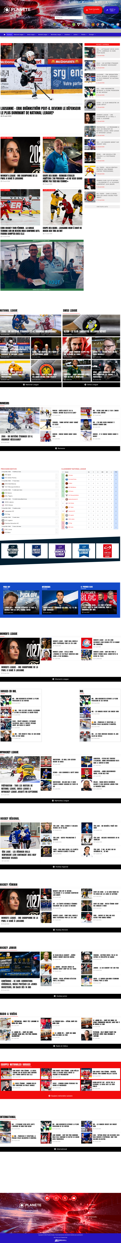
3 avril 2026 (86, 612)
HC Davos (70, 491)
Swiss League (31, 34)
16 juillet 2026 (98, 830)
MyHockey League (56, 34)
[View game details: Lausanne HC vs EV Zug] (30, 511)
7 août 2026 (98, 765)
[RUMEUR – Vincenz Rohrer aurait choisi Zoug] (45, 436)
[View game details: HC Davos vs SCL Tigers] (30, 493)
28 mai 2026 (57, 983)
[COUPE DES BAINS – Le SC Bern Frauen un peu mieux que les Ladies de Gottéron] (86, 894)
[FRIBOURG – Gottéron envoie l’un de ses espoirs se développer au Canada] (86, 957)
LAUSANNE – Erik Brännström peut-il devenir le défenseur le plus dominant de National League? (41, 110)
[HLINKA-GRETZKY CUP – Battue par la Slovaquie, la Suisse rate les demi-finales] (86, 1085)
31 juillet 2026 (98, 658)
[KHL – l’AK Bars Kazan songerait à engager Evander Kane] (86, 424)
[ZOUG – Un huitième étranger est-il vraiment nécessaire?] (90, 65)
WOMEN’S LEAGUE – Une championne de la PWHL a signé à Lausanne (19, 177)
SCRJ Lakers (71, 519)
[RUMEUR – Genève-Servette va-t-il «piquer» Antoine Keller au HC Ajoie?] (45, 412)
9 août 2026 (6, 860)
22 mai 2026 (98, 983)
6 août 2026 (97, 427)
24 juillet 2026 (98, 959)
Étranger (91, 34)
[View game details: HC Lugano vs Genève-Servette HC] (30, 520)
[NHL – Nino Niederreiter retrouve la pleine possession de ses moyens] (90, 92)
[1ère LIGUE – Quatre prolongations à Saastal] (46, 839)
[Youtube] (73, 1198)
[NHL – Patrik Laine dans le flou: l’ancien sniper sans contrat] (86, 412)
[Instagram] (56, 1198)
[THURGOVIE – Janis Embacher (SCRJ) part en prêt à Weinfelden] (77, 370)
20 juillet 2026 (9, 612)
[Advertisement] (42, 127)
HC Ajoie (70, 475)
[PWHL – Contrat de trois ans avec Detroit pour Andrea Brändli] (86, 917)
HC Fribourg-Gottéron (73, 495)
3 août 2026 (57, 438)
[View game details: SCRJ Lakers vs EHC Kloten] (30, 502)
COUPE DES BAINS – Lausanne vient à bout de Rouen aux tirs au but (62, 229)
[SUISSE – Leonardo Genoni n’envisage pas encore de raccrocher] (46, 1085)
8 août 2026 (57, 764)
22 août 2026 (68, 357)
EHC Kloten (71, 503)
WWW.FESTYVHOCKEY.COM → (42, 241)
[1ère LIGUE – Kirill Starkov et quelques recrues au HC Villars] (46, 827)
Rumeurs (9, 34)
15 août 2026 (57, 1087)
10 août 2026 (6, 794)
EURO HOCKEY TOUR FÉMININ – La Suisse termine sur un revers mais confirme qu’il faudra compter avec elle (20, 230)
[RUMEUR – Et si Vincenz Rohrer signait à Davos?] (86, 436)
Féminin (83, 34)
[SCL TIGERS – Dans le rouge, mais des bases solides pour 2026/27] (90, 197)
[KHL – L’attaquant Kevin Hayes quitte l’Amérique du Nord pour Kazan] (90, 52)
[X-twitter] (65, 1198)
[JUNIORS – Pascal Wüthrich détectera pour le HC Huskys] (46, 980)
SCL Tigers (71, 507)
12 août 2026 (97, 415)
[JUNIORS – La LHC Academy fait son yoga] (86, 968)
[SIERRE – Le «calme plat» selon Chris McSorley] (106, 348)
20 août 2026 (97, 1026)
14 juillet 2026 (17, 738)
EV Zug (70, 523)
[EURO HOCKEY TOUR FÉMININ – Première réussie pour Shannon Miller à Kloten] (86, 1073)
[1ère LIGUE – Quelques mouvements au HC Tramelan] (86, 839)
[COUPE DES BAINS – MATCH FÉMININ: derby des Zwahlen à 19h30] (86, 905)
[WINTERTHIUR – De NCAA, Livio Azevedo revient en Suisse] (46, 761)
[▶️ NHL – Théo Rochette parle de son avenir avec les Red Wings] (6, 736)
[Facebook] (47, 1198)
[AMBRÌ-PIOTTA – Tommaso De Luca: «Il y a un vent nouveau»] (60, 602)
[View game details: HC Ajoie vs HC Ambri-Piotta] (30, 475)
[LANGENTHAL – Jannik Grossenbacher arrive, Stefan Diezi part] (86, 773)
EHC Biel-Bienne (72, 487)
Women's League (42, 34)
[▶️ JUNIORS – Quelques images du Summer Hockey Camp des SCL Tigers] (46, 968)
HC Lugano (71, 515)
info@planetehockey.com (29, 1221)
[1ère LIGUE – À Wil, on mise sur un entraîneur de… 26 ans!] (86, 851)
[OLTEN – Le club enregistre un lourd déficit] (90, 105)
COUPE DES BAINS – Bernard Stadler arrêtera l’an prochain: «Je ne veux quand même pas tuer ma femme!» (62, 178)
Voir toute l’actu (102, 206)
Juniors (75, 34)
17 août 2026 (57, 1037)
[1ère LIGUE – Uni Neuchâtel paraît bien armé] (86, 827)
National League (18, 34)
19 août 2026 (57, 645)
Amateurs (67, 34)
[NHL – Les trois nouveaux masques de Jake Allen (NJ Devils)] (85, 736)
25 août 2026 (101, 55)
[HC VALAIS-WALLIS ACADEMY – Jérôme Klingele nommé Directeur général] (46, 957)
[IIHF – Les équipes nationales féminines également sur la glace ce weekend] (46, 905)
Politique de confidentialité (30, 1223)
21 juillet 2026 (98, 788)
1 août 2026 (17, 727)
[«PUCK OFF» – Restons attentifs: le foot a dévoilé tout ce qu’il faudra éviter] (21, 602)
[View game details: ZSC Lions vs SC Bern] (30, 530)
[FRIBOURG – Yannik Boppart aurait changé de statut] (45, 424)
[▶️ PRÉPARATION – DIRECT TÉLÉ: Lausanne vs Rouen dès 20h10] (5, 1023)
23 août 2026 (96, 738)
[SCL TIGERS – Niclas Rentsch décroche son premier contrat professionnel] (90, 170)
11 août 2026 (57, 427)
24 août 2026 (101, 146)
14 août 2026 (98, 919)
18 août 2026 (98, 379)
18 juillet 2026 (58, 830)
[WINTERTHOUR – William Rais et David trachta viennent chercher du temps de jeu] (46, 785)
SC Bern (70, 483)
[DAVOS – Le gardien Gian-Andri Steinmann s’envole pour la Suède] (86, 980)
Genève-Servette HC (73, 499)
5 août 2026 (98, 776)
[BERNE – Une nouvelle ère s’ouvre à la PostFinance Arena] (90, 157)
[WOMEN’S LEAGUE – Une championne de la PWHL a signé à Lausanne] (90, 118)
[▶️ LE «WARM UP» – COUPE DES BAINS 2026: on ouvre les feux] (46, 1035)
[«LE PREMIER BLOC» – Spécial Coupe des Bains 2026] (46, 1023)
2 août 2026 (57, 788)
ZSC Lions (70, 527)
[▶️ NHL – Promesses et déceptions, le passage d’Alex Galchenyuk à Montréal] (85, 724)
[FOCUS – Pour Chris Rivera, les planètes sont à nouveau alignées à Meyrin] (46, 851)
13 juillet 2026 (98, 853)
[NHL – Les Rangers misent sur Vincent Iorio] (90, 144)
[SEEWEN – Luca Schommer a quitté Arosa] (46, 773)
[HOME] (4, 34)
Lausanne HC (71, 511)
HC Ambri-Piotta (72, 479)
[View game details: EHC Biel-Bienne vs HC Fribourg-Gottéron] (30, 484)
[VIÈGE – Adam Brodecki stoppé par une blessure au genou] (77, 348)
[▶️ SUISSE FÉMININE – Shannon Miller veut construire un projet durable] (6, 1085)
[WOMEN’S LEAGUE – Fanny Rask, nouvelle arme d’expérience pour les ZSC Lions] (46, 643)
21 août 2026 (98, 357)
